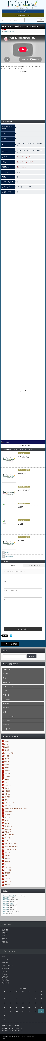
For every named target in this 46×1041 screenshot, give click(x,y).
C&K (4, 913)
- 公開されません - (11, 590)
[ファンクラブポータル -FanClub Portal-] (22, 5)
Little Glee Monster (10, 849)
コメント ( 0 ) (11, 565)
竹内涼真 (6, 747)
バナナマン (8, 867)
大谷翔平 (7, 855)
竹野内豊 (5, 897)
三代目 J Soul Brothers (11, 846)
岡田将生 (7, 820)
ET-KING (21, 541)
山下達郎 (7, 838)
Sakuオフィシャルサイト (25, 157)
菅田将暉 (7, 773)
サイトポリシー (6, 980)
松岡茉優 (7, 873)
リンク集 (4, 974)
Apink (20, 524)
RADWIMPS (8, 811)
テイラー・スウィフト (9, 895)
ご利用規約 (5, 977)
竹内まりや (8, 870)
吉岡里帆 (7, 858)
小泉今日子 (8, 881)
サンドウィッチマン (10, 843)
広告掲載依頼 (5, 968)
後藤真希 (5, 901)
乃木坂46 (7, 879)
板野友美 (5, 903)
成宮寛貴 (6, 764)
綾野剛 (7, 779)
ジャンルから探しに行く (23, 15)
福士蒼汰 (7, 814)
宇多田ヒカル (23, 457)
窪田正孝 (7, 817)
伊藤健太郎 (8, 832)
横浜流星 (6, 750)
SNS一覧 (4, 971)
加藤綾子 (5, 907)
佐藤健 (7, 767)
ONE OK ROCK (9, 802)
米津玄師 (7, 797)
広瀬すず (7, 782)
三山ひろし (8, 840)
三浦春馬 (7, 776)
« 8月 (3, 1020)
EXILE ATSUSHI (9, 835)
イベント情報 (5, 959)
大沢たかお (5, 941)
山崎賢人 (6, 741)
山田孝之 (7, 852)
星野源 (6, 744)
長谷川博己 (5, 930)
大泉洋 (3, 936)
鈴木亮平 (6, 756)
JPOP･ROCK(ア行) (9, 31)
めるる (7, 876)
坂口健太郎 (8, 829)
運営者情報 (5, 962)
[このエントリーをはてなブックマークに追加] (11, 636)
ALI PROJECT (24, 490)
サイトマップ (5, 983)
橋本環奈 (7, 861)
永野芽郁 (7, 884)
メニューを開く (23, 11)
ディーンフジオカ (9, 753)
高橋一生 (6, 761)
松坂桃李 (7, 788)
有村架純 (7, 791)
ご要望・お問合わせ (7, 965)
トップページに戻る (10, 644)
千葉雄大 (7, 770)
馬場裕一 (12, 903)
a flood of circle (9, 556)
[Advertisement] (23, 95)
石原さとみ (8, 785)
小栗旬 (7, 823)
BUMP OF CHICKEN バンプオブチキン (16, 808)
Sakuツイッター (22, 167)
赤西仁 (21, 507)
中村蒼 (7, 552)
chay (6, 864)
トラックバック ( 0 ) (34, 565)
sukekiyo (21, 473)
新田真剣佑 (8, 805)
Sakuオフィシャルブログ (25, 162)
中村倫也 (7, 794)
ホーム (3, 956)
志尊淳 (7, 800)
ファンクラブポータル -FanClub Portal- (18, 1036)
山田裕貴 (6, 759)
